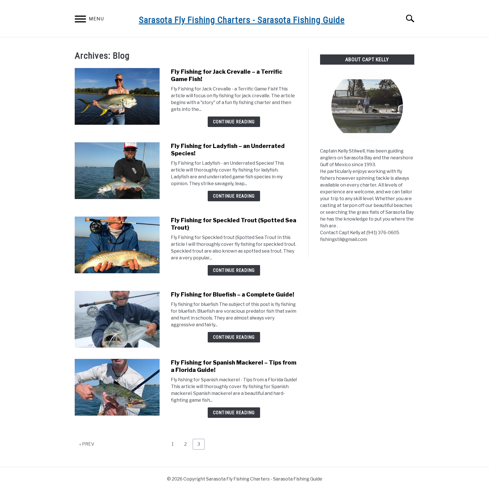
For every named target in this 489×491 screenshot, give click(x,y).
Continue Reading (234, 121)
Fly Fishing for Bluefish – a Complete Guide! (232, 294)
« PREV (86, 444)
